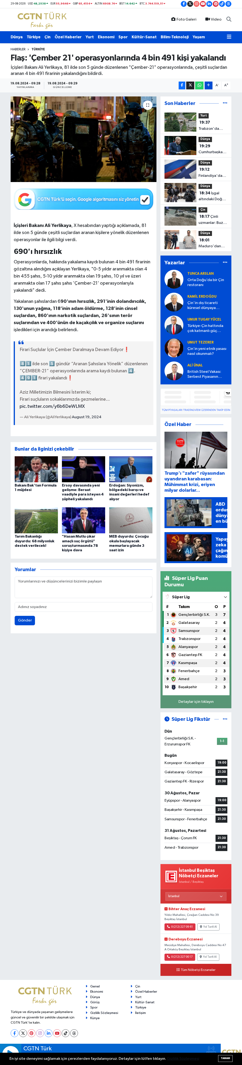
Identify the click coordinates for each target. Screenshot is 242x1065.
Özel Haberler (68, 37)
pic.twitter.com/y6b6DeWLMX (52, 406)
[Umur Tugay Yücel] (173, 325)
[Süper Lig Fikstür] (225, 719)
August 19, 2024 (86, 417)
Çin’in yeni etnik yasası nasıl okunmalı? (206, 351)
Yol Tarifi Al (210, 927)
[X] (23, 1033)
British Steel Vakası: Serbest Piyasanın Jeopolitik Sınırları (204, 374)
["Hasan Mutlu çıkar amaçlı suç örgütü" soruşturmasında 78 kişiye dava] (83, 520)
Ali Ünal (195, 365)
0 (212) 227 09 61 (182, 927)
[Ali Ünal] (173, 371)
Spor (123, 37)
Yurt (90, 37)
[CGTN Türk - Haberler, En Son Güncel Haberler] (43, 19)
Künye (95, 1018)
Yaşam (199, 37)
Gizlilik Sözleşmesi (104, 1013)
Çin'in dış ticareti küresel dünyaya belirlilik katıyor (202, 306)
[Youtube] (57, 1033)
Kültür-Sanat (144, 37)
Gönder (25, 620)
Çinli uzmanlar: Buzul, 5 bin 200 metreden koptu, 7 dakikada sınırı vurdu (213, 220)
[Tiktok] (65, 1033)
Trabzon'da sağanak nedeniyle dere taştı (212, 126)
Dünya (17, 37)
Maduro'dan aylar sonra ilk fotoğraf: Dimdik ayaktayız (210, 243)
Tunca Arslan (200, 273)
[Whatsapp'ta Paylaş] (199, 85)
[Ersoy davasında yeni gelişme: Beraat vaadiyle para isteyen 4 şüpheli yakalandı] (83, 469)
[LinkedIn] (48, 1033)
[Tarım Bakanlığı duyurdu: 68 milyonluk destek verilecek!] (36, 520)
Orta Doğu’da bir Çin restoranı (205, 282)
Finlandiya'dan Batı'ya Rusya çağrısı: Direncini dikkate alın (212, 173)
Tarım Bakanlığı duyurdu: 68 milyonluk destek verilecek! (34, 541)
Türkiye (33, 37)
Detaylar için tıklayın (196, 702)
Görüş (95, 1002)
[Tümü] (225, 103)
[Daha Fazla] (208, 85)
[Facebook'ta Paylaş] (182, 85)
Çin (47, 37)
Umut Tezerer (200, 342)
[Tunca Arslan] (173, 279)
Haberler (18, 49)
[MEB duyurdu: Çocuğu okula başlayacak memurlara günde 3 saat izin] (130, 520)
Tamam (225, 1058)
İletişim (140, 1013)
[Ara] (228, 20)
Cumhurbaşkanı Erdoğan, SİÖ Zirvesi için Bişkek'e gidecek (212, 149)
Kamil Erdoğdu (201, 296)
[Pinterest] (31, 1033)
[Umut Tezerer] (173, 348)
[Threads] (74, 1033)
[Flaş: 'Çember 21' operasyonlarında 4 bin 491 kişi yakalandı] (83, 139)
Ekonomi (106, 37)
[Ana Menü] (229, 37)
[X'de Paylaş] (190, 85)
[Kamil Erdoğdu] (173, 302)
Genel (95, 986)
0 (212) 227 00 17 (182, 957)
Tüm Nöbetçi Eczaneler (198, 970)
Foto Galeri (186, 19)
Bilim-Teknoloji (175, 37)
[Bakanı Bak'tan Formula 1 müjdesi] (36, 469)
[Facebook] (14, 1033)
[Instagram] (40, 1033)
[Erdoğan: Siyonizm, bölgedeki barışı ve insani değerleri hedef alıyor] (130, 469)
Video (216, 19)
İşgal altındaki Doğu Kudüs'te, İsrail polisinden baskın (212, 196)
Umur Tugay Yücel (204, 319)
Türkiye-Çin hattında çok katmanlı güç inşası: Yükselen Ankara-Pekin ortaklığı (206, 329)
